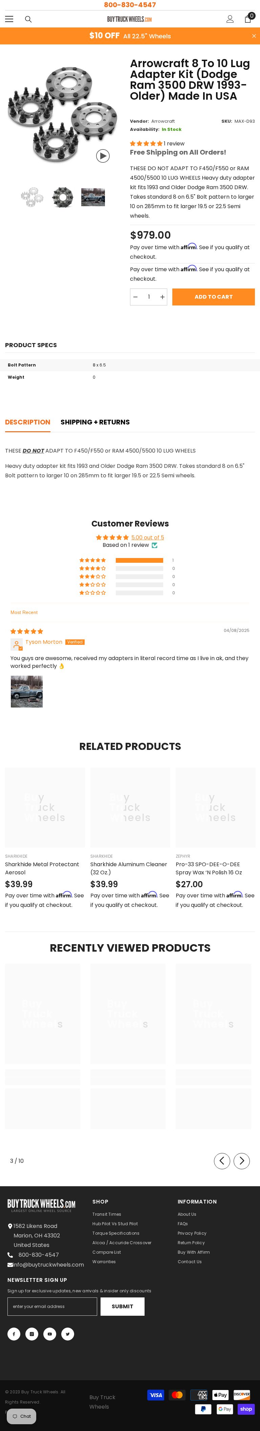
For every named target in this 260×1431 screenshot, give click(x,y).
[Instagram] (31, 1334)
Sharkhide (16, 856)
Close (254, 36)
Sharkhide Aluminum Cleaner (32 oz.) (128, 868)
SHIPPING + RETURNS (95, 422)
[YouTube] (49, 1334)
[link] (42, 1081)
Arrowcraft (163, 121)
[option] (62, 115)
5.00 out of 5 (147, 537)
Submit (122, 1306)
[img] (26, 631)
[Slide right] (242, 1161)
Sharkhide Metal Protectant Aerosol (42, 868)
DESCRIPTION (27, 422)
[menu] (9, 19)
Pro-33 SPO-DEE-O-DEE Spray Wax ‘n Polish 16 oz (209, 868)
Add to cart (214, 297)
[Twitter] (67, 1334)
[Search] (28, 19)
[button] (147, 143)
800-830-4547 (130, 4)
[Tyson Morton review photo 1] (26, 691)
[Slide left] (222, 1161)
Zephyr (183, 856)
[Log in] (230, 19)
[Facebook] (13, 1334)
